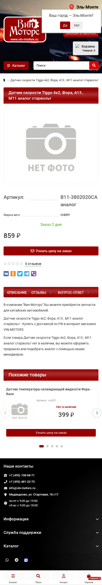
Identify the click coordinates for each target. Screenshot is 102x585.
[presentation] (5, 413)
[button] (41, 446)
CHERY (65, 215)
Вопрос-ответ (73, 292)
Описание (17, 292)
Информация (16, 519)
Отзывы (41, 292)
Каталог (11, 546)
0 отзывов (33, 264)
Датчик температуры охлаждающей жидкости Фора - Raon (49, 391)
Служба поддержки (22, 532)
